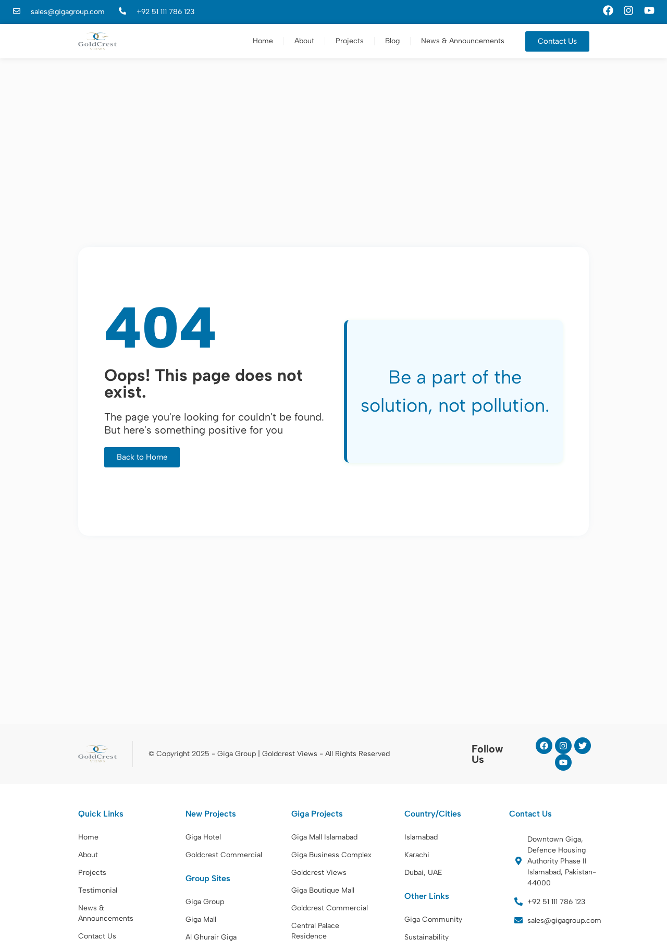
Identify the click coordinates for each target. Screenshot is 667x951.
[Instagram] (563, 745)
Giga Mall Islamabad (324, 837)
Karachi (416, 854)
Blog (392, 40)
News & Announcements (462, 40)
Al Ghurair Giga (211, 937)
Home (263, 40)
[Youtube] (563, 762)
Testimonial (97, 890)
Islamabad (421, 837)
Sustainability (426, 937)
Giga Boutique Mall (322, 890)
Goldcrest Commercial (224, 854)
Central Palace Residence (315, 931)
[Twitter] (582, 745)
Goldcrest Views (319, 872)
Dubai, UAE (423, 872)
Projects (350, 40)
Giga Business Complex (331, 854)
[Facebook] (544, 745)
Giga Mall (201, 919)
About (304, 40)
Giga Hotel (203, 837)
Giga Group (205, 901)
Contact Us (97, 936)
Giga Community (433, 919)
